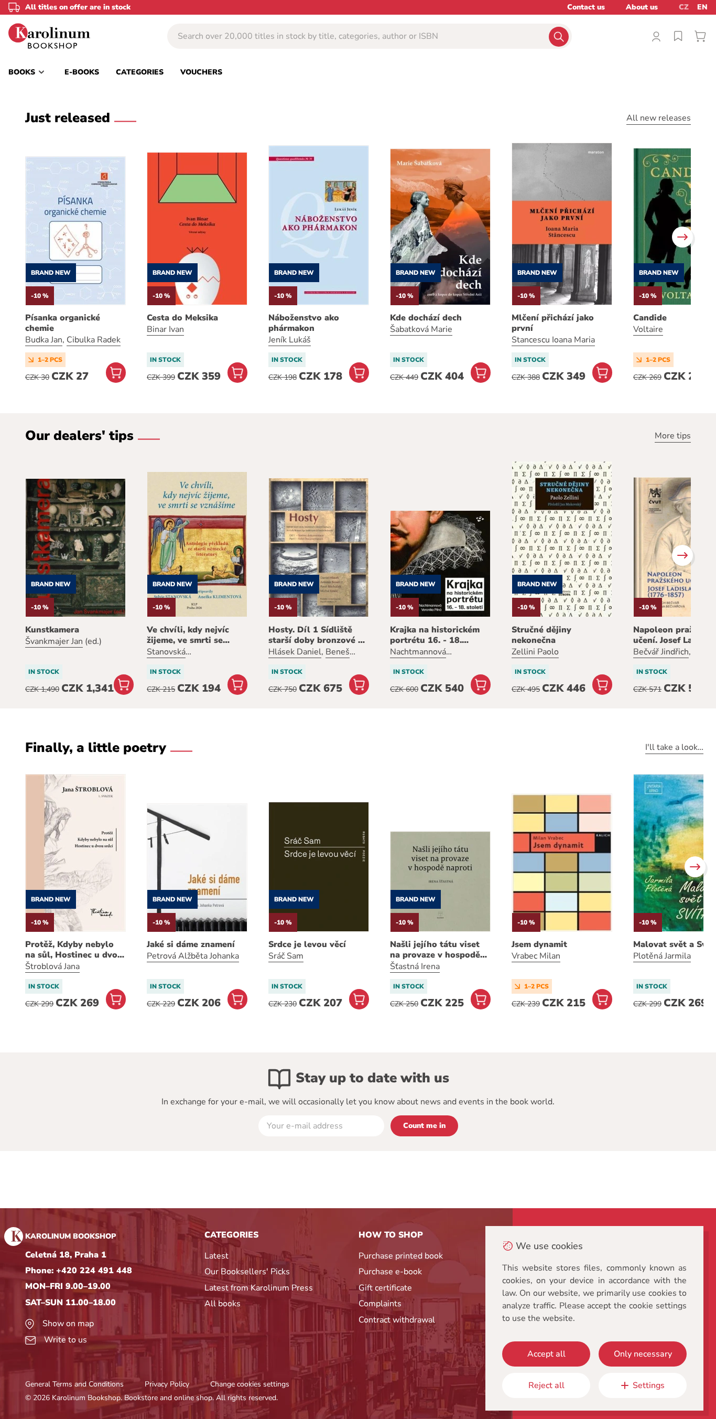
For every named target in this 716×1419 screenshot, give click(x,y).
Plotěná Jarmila (662, 956)
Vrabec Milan (536, 956)
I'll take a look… (674, 747)
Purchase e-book (390, 1271)
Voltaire (648, 329)
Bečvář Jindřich (661, 652)
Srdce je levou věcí (307, 944)
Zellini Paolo (535, 652)
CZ (684, 7)
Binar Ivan (165, 329)
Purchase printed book (401, 1256)
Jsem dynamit (539, 944)
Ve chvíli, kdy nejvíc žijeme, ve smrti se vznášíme (188, 635)
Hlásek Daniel (294, 652)
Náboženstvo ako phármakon (303, 323)
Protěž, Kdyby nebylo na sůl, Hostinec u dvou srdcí (74, 949)
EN (702, 7)
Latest (216, 1256)
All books (222, 1303)
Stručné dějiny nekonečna (541, 635)
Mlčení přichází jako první (553, 323)
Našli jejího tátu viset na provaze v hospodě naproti (435, 949)
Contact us (586, 7)
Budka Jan (43, 340)
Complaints (380, 1303)
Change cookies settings (249, 1384)
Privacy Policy (167, 1384)
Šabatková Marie (421, 329)
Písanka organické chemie (62, 323)
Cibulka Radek (94, 340)
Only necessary (643, 1354)
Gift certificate (385, 1288)
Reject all (546, 1385)
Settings (649, 1385)
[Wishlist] (678, 36)
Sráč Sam (285, 956)
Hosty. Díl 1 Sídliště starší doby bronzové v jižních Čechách (315, 635)
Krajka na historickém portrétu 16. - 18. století (435, 635)
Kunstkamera (52, 630)
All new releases (658, 118)
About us (642, 7)
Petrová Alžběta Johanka (193, 956)
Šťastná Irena (415, 966)
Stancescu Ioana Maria (553, 340)
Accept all (546, 1354)
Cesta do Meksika (182, 318)
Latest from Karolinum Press (258, 1288)
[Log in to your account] (656, 36)
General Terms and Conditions (74, 1384)
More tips (673, 436)
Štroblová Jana (52, 966)
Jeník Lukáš (289, 340)
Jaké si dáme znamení (191, 944)
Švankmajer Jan (54, 641)
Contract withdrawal (397, 1320)
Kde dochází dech (426, 318)
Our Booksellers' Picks (247, 1271)
